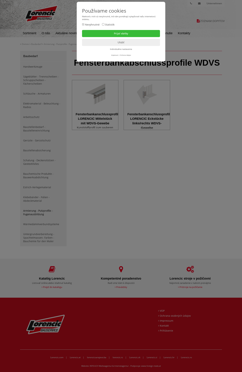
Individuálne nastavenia (121, 49)
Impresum (114, 55)
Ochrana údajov (125, 55)
